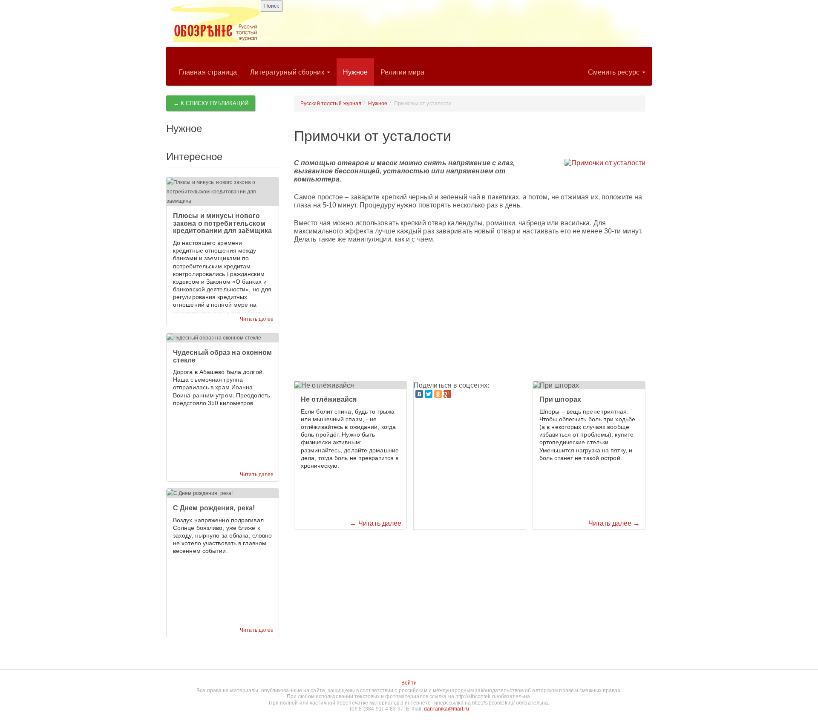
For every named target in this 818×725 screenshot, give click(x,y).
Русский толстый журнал (330, 103)
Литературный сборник (288, 72)
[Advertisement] (469, 312)
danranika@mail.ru (446, 709)
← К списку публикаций (210, 103)
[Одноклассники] (438, 394)
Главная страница (208, 72)
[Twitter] (428, 394)
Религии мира (402, 72)
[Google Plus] (447, 394)
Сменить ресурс (615, 72)
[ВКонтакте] (419, 394)
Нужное (355, 72)
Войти (409, 683)
